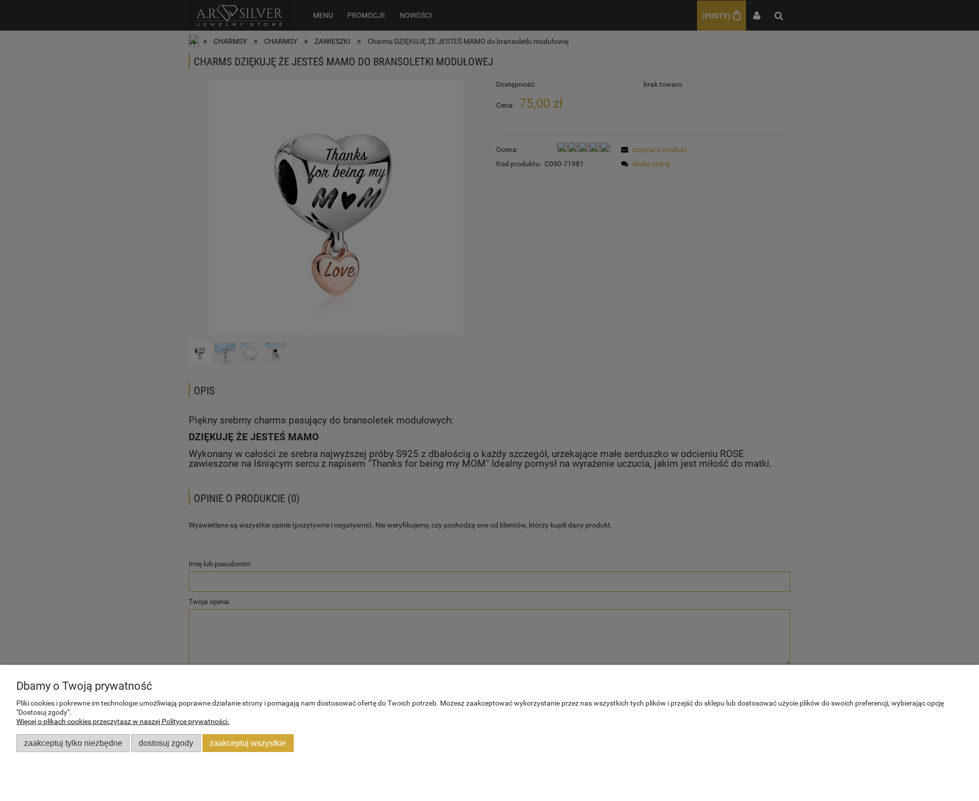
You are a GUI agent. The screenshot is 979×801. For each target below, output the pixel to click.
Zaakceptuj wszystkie (248, 742)
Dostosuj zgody (166, 742)
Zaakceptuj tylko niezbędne (73, 742)
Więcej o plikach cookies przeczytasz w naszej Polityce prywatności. (122, 721)
